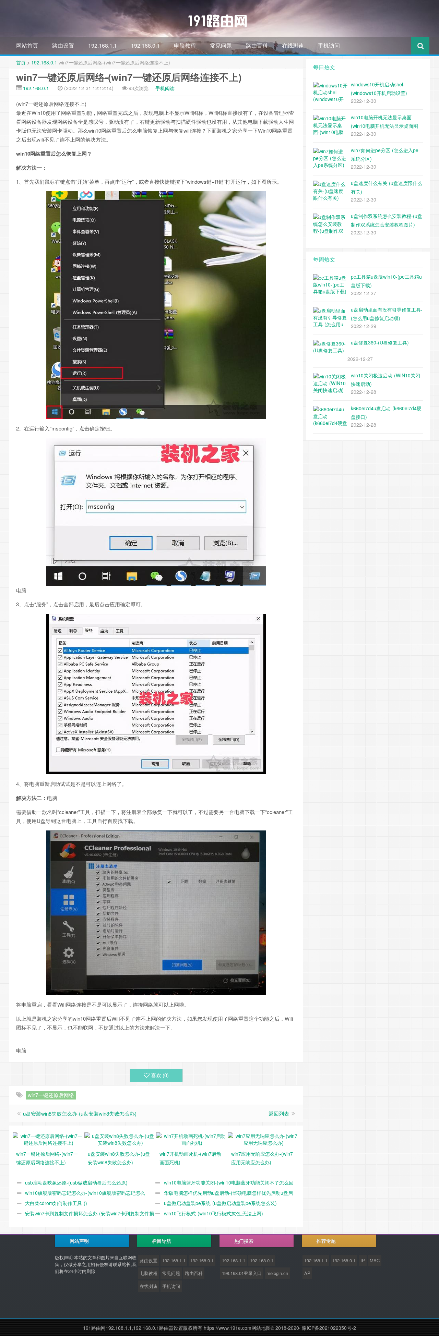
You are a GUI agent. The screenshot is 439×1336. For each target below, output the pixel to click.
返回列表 (279, 1113)
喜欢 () (160, 1075)
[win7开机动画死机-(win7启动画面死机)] (192, 1138)
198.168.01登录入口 (242, 1273)
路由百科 (257, 45)
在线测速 (293, 45)
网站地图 (261, 1327)
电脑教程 (185, 45)
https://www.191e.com (227, 1327)
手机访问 (329, 45)
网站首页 (27, 45)
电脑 (142, 130)
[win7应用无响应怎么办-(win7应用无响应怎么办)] (263, 1138)
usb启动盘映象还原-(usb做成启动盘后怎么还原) (76, 1182)
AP (307, 1273)
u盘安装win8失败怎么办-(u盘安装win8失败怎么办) (80, 1113)
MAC (375, 1260)
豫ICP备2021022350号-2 (329, 1327)
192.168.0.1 (145, 45)
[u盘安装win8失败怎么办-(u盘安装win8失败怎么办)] (120, 1138)
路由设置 (63, 45)
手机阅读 (165, 88)
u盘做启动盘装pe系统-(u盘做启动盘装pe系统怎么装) (220, 1203)
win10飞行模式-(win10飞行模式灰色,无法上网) (213, 1213)
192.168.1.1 (102, 45)
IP (362, 1260)
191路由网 (94, 1327)
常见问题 (221, 45)
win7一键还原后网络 (51, 1094)
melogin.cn (277, 1273)
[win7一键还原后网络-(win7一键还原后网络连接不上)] (48, 1138)
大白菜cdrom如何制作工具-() (56, 1203)
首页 (21, 62)
